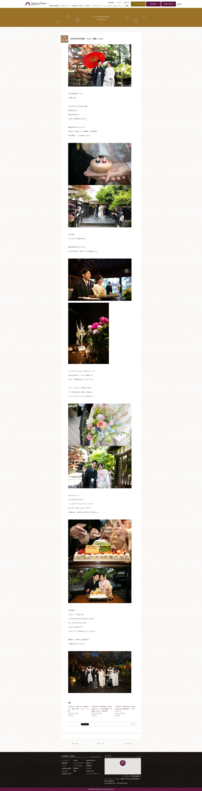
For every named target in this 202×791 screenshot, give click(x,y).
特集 (75, 771)
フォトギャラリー (79, 763)
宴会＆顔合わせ (90, 760)
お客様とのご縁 (66, 773)
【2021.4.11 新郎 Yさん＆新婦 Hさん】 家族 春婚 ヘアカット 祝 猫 (79, 709)
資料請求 (76, 768)
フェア (64, 765)
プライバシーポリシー (92, 773)
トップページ (66, 760)
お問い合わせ (90, 771)
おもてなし (65, 771)
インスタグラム (78, 765)
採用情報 (89, 765)
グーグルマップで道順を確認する (131, 776)
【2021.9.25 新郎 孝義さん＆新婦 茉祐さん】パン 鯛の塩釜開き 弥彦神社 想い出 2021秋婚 (102, 709)
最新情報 (64, 763)
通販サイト (89, 763)
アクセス (89, 768)
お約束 (75, 760)
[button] (123, 763)
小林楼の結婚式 (66, 768)
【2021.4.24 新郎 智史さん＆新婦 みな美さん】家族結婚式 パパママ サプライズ (125, 709)
